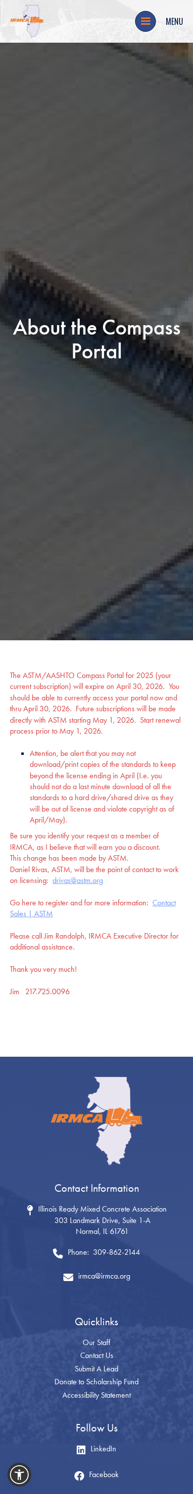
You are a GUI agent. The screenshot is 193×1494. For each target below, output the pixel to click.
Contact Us (96, 1355)
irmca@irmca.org (104, 1276)
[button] (145, 21)
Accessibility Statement (96, 1395)
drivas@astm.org (77, 880)
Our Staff (96, 1342)
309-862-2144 (116, 1252)
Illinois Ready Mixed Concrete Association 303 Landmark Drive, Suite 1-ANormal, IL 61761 (102, 1220)
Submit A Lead (96, 1368)
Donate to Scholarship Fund (96, 1381)
